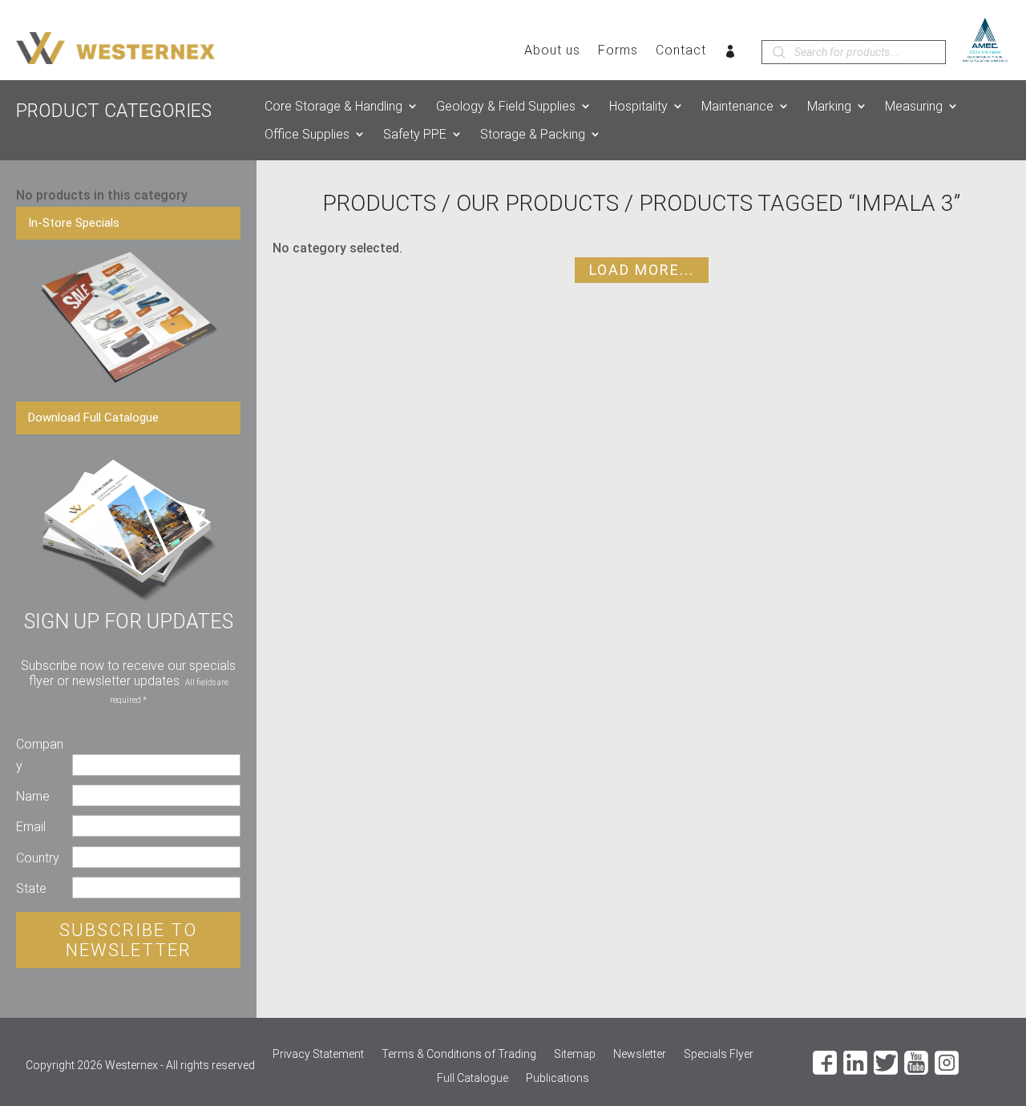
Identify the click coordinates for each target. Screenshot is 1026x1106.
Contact (681, 51)
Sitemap (575, 1054)
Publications (557, 1078)
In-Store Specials (73, 223)
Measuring (914, 106)
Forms (618, 51)
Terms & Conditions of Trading (459, 1054)
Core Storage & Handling (333, 106)
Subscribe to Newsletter (128, 940)
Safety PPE (414, 134)
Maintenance (737, 106)
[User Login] (730, 54)
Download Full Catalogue (93, 417)
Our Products (537, 203)
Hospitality (638, 106)
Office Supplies (307, 134)
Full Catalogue (472, 1078)
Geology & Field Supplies (506, 106)
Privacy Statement (318, 1054)
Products (379, 203)
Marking (829, 106)
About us (552, 51)
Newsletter (639, 1054)
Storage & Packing (532, 134)
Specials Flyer (718, 1054)
